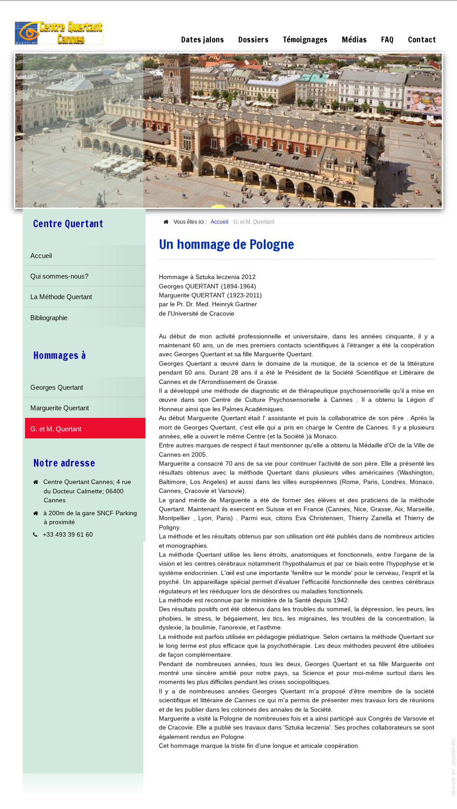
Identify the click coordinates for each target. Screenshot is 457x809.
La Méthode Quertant (61, 296)
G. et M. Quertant (55, 429)
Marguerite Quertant (59, 408)
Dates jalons (202, 39)
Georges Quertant (56, 387)
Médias (354, 39)
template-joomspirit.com (454, 767)
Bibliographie (48, 317)
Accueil (41, 255)
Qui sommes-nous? (59, 276)
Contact (422, 39)
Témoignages (305, 39)
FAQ (387, 39)
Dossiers (253, 39)
